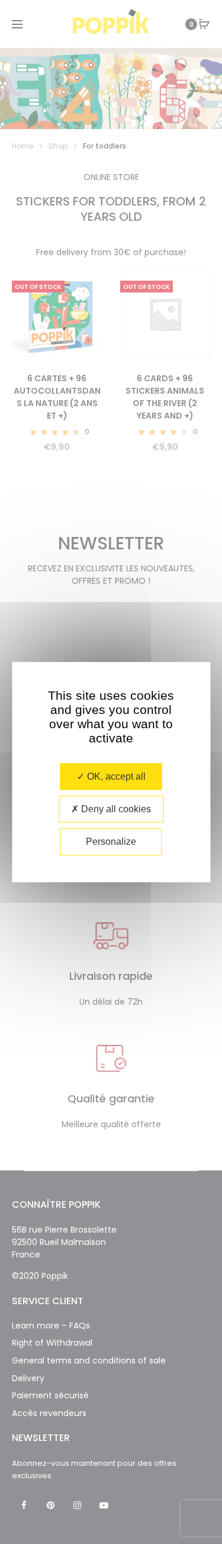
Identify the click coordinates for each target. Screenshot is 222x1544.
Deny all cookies (115, 809)
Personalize (111, 842)
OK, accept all (115, 776)
